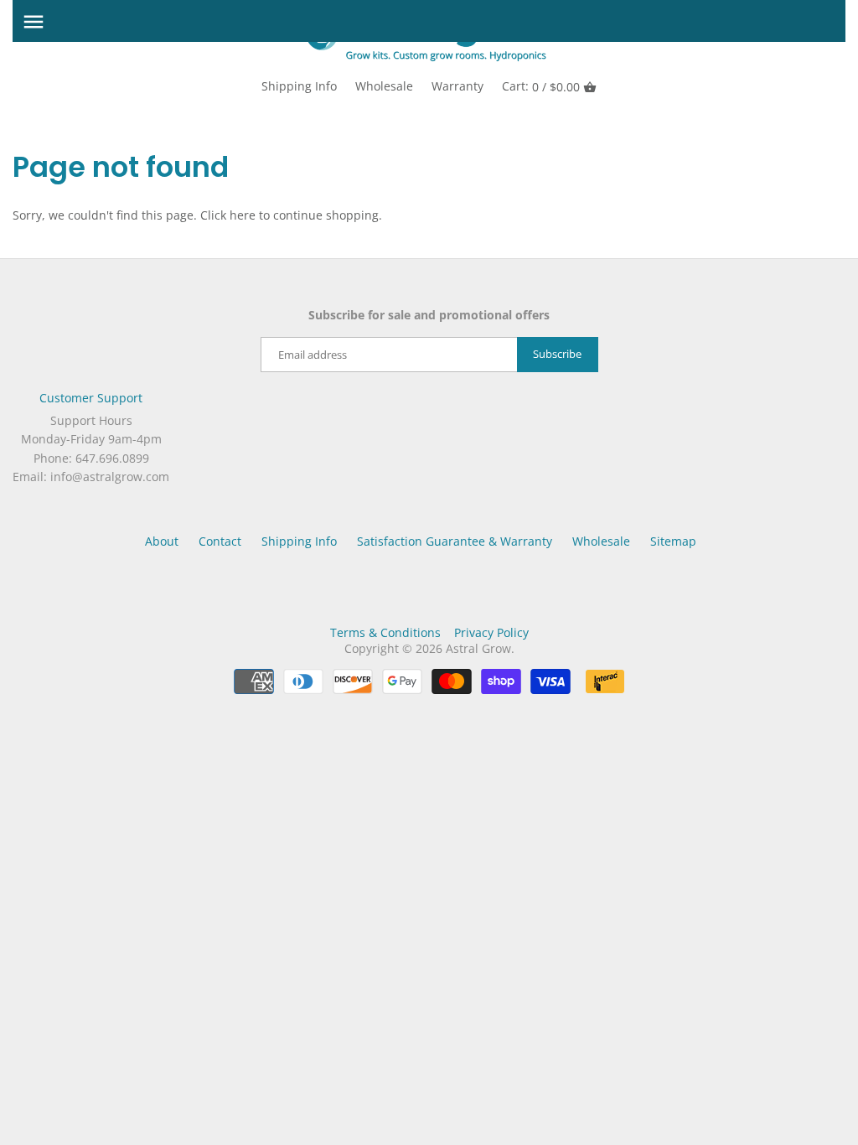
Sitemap (673, 541)
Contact (220, 541)
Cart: (541, 86)
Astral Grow (478, 648)
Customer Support (90, 398)
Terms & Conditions (385, 632)
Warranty (457, 86)
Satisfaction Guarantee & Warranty (454, 541)
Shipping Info (299, 86)
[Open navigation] (33, 21)
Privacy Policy (491, 632)
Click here (228, 215)
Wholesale (384, 86)
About (161, 541)
